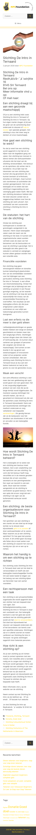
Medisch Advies (19, 815)
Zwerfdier (11, 820)
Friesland (9, 716)
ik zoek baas (20, 812)
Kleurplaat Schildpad (8, 815)
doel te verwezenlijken (23, 620)
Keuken (27, 812)
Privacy (26, 830)
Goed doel (17, 719)
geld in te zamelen (21, 529)
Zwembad (5, 820)
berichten (19, 830)
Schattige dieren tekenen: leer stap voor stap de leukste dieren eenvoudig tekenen (17, 769)
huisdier (12, 812)
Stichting (17, 716)
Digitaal (5, 807)
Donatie (9, 719)
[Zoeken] (30, 16)
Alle (14, 830)
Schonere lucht (14, 817)
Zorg (27, 817)
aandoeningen (8, 413)
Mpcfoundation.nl (18, 832)
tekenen (22, 817)
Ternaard (25, 716)
